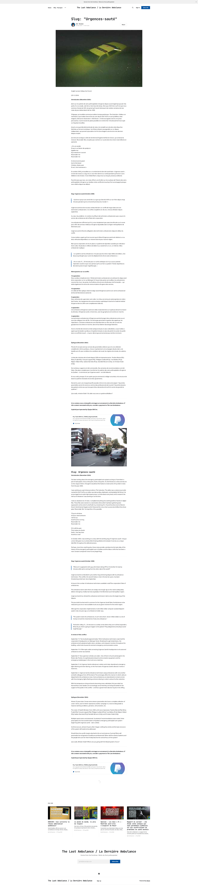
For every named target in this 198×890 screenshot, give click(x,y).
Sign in (138, 7)
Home (49, 7)
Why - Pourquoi (58, 7)
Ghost (148, 880)
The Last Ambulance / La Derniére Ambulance (99, 7)
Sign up (99, 881)
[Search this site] (132, 7)
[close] (196, 2)
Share (123, 24)
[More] (65, 7)
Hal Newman (80, 24)
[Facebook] (99, 874)
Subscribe (145, 7)
